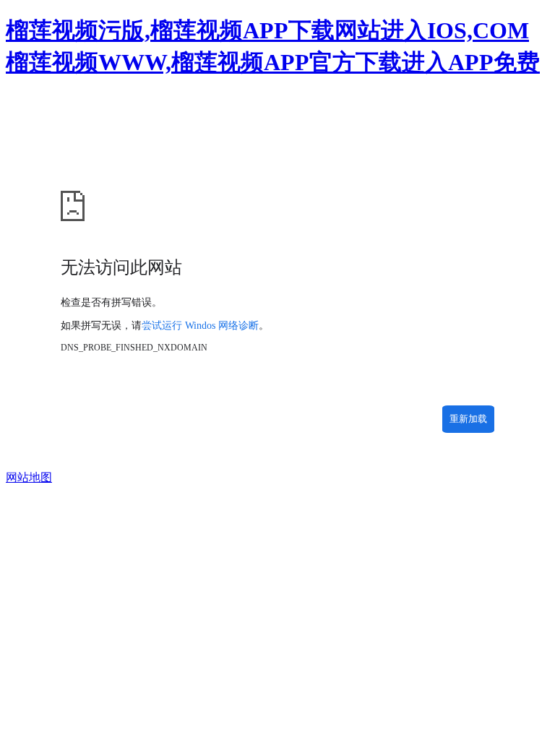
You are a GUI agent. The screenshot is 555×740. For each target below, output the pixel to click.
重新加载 (468, 418)
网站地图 (29, 477)
